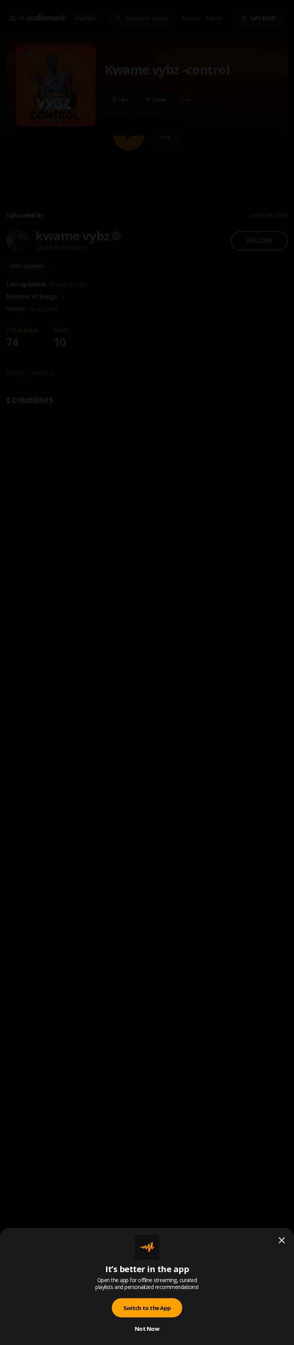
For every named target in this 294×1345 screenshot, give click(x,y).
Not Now (147, 1328)
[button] (147, 672)
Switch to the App (147, 1308)
